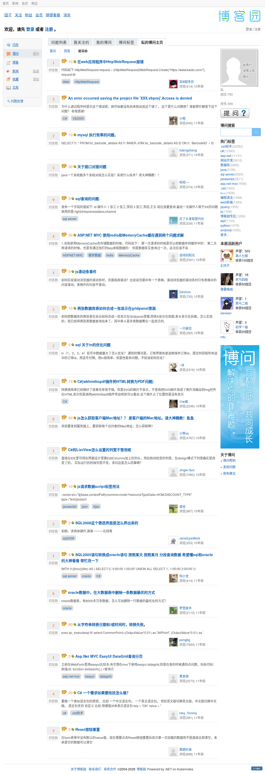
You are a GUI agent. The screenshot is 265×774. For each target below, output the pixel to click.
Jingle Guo (187, 470)
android (230, 230)
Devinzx (185, 292)
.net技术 (77, 713)
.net (227, 188)
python (229, 225)
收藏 (15, 79)
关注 (18, 14)
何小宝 (184, 576)
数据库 (229, 165)
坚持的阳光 (187, 255)
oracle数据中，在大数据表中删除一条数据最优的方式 (111, 592)
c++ (227, 193)
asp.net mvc (71, 676)
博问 (15, 53)
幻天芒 (225, 265)
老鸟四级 (241, 279)
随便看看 (53, 14)
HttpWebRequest (87, 81)
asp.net (231, 155)
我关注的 (81, 42)
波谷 (182, 506)
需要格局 (226, 289)
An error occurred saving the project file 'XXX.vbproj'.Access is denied (130, 98)
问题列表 (59, 42)
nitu (223, 337)
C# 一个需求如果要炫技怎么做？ (103, 692)
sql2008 (68, 538)
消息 (67, 14)
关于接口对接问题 (91, 166)
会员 (25, 3)
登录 (30, 29)
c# (64, 713)
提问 (36, 53)
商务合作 (110, 769)
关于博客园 (78, 769)
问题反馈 (17, 101)
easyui (89, 676)
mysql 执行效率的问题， (97, 134)
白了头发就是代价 (191, 218)
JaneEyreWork (189, 538)
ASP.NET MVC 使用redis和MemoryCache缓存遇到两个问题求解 (130, 235)
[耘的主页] (239, 68)
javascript (69, 506)
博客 (15, 62)
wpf (227, 220)
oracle (86, 576)
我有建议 (229, 473)
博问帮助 (229, 460)
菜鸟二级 (241, 303)
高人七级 (241, 255)
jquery (229, 206)
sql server (70, 218)
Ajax (96, 506)
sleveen (226, 313)
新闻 (15, 3)
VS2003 (78, 118)
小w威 (183, 401)
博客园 (141, 769)
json (85, 506)
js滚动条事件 (86, 271)
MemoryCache (129, 255)
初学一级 (241, 327)
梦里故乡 (185, 608)
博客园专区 (232, 216)
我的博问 (104, 42)
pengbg (184, 640)
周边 (34, 3)
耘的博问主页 (152, 42)
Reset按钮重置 (87, 729)
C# (65, 118)
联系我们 (95, 769)
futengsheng (188, 150)
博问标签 (126, 42)
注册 (49, 29)
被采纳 (82, 51)
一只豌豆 (185, 328)
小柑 (182, 118)
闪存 (15, 44)
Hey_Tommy (188, 713)
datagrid (106, 676)
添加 (36, 79)
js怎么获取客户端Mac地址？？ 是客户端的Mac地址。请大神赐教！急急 (135, 417)
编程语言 (231, 197)
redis (109, 255)
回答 (67, 51)
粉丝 (28, 14)
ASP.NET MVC (73, 255)
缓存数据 (95, 255)
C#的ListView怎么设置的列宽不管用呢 (99, 449)
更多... (224, 234)
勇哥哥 (184, 676)
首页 (6, 3)
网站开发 (231, 160)
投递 (36, 71)
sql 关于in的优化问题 (93, 344)
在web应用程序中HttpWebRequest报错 (110, 61)
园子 (8, 14)
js (226, 211)
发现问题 (229, 467)
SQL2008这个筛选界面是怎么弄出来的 (106, 522)
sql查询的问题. (87, 198)
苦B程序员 (186, 81)
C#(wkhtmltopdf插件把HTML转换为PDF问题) (115, 381)
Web (66, 81)
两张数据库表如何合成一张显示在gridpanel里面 (116, 308)
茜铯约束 (185, 749)
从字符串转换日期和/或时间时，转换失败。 (112, 624)
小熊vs (184, 433)
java (228, 169)
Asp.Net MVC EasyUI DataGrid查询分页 (109, 656)
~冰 (181, 365)
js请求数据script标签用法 (98, 486)
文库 (15, 87)
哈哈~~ (184, 182)
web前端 (231, 202)
